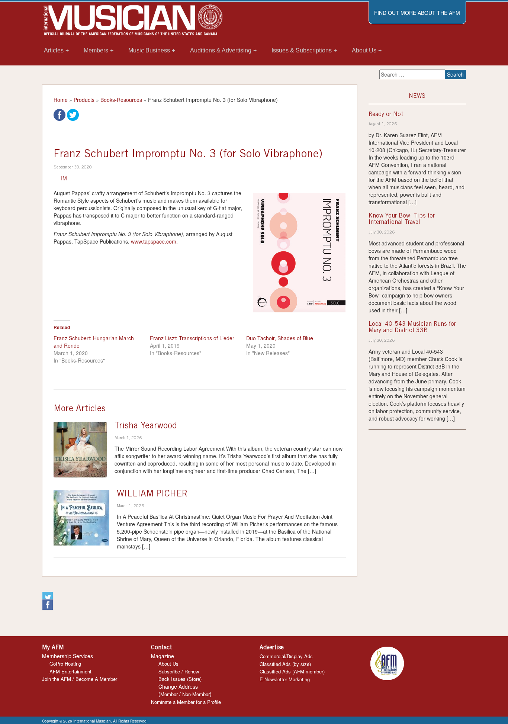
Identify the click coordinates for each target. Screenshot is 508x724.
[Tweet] (73, 114)
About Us (168, 663)
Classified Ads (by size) (285, 663)
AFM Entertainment (70, 671)
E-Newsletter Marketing (285, 679)
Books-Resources (121, 99)
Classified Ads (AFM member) (292, 671)
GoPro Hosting (65, 663)
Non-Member (196, 694)
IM (64, 178)
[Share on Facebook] (59, 114)
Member (169, 694)
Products (84, 99)
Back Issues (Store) (180, 678)
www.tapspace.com (153, 241)
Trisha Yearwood (146, 426)
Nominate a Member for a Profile (186, 701)
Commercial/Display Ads (286, 656)
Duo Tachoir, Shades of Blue (279, 338)
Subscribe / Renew (178, 671)
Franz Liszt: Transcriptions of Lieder (192, 338)
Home (61, 99)
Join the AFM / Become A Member (79, 678)
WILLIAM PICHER (152, 494)
